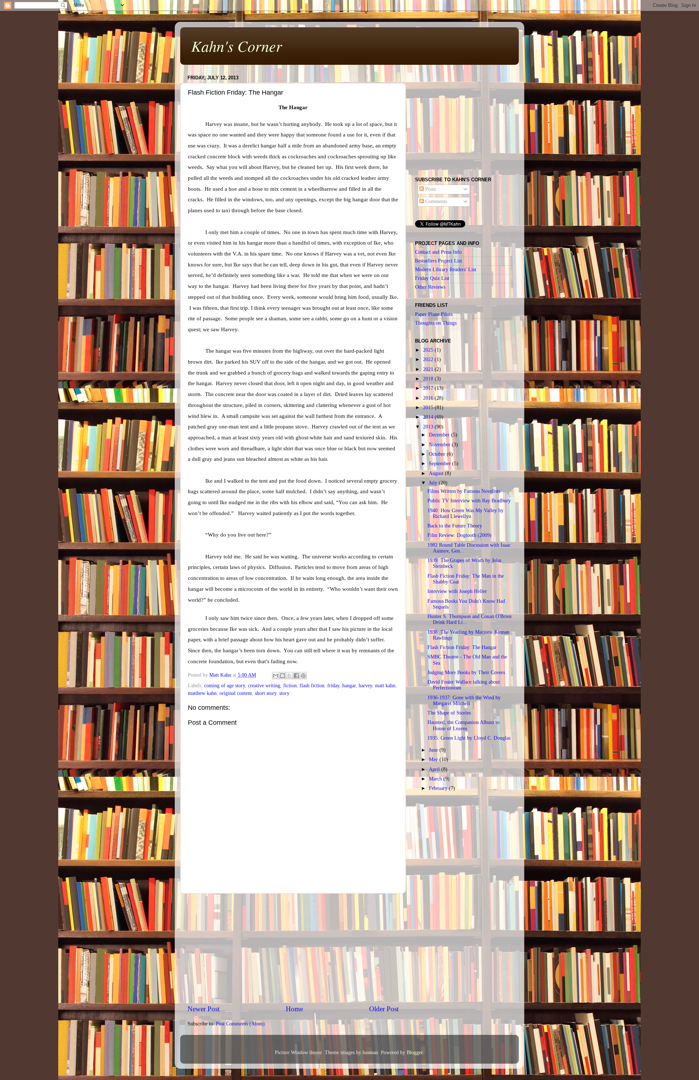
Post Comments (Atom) (240, 1023)
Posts (430, 189)
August (437, 473)
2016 (429, 398)
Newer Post (203, 1009)
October (438, 454)
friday (333, 685)
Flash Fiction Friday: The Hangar (462, 647)
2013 (429, 427)
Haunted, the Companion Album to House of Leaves (463, 725)
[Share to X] (289, 675)
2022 (429, 359)
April (435, 769)
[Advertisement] (293, 948)
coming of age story (224, 685)
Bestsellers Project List (438, 261)
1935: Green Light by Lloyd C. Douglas (468, 738)
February (439, 788)
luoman (370, 1052)
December (440, 435)
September (440, 463)
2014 (429, 417)
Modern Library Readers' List (445, 269)
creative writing (264, 685)
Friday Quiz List (432, 278)
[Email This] (275, 675)
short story (265, 693)
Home (294, 1009)
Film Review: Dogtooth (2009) (459, 535)
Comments (435, 201)
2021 (429, 369)
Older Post (384, 1009)
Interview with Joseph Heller (457, 591)
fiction (290, 685)
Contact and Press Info (438, 252)
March (436, 779)
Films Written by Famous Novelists (463, 491)
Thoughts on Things (436, 323)
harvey (365, 685)
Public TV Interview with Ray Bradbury (469, 500)
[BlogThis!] (282, 675)
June (434, 750)
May (434, 759)
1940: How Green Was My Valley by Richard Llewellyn (465, 513)
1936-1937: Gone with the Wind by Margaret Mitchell (464, 700)
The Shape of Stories (449, 713)
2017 (429, 388)
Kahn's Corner (236, 45)
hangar (349, 685)
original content (236, 693)
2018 (429, 378)
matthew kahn (202, 693)
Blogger (415, 1052)
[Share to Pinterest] (303, 675)
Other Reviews (430, 287)
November (440, 444)
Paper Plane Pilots (434, 314)
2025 (429, 350)
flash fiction (312, 685)
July (434, 483)
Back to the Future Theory (454, 526)
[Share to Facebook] (296, 675)
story (284, 693)
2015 (429, 407)
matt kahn (385, 685)
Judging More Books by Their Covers (466, 672)
